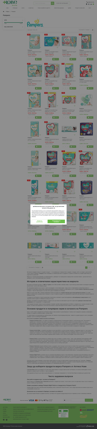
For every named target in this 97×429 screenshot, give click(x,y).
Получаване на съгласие (56, 221)
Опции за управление (39, 221)
